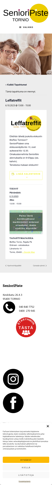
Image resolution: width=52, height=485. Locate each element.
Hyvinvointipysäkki (14, 265)
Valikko (28, 27)
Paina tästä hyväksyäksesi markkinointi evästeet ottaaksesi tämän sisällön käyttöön (26, 222)
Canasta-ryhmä (39, 265)
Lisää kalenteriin (28, 173)
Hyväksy (26, 459)
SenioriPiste (26, 13)
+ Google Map (28, 252)
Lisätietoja (26, 475)
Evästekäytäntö (25, 481)
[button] (47, 426)
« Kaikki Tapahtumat (16, 84)
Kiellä (26, 467)
